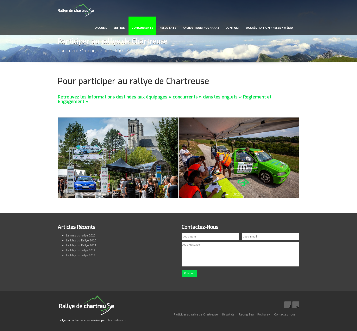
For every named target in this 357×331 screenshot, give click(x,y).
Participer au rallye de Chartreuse (196, 314)
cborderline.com (117, 320)
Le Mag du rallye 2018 (80, 255)
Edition (119, 28)
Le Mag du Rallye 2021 (81, 245)
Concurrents (142, 28)
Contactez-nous (284, 314)
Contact (232, 28)
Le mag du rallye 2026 (80, 235)
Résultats (167, 28)
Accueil (101, 28)
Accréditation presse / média (269, 28)
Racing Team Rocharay (200, 28)
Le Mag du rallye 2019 (80, 250)
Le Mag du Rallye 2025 (81, 240)
